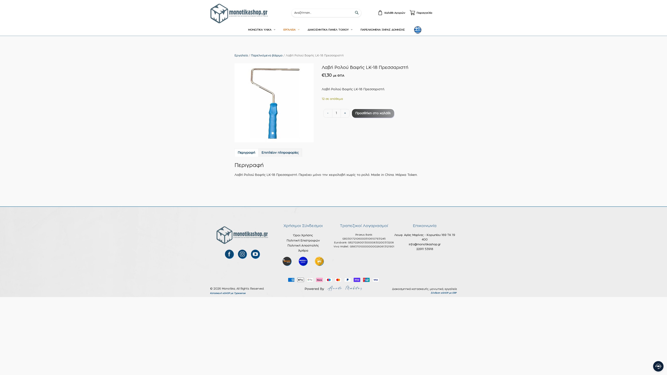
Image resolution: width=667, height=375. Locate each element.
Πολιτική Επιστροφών (303, 240)
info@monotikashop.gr (425, 244)
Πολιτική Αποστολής (303, 245)
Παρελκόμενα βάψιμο (267, 55)
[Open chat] (658, 366)
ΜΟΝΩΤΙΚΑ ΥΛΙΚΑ (259, 29)
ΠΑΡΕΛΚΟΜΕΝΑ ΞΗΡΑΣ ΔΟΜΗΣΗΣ (383, 29)
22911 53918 (424, 249)
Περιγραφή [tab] (246, 152)
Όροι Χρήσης (303, 235)
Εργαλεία (241, 55)
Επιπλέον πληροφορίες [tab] (280, 152)
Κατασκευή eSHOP (220, 293)
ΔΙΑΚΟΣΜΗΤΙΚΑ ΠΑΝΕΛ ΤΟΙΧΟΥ (328, 29)
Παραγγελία (424, 13)
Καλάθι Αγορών (395, 13)
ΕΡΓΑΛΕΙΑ (289, 29)
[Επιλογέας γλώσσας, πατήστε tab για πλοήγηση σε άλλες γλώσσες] (418, 30)
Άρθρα (303, 250)
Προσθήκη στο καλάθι (373, 113)
